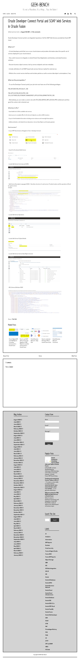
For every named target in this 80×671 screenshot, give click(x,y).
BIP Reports (48, 542)
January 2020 (17, 555)
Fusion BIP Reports (50, 557)
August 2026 (17, 420)
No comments (36, 32)
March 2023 (17, 474)
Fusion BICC (48, 554)
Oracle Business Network (49, 586)
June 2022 (17, 494)
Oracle (47, 577)
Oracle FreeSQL (49, 609)
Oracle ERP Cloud (50, 606)
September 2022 (18, 487)
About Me (13, 14)
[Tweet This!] (14, 319)
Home (4, 14)
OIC (46, 574)
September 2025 (18, 433)
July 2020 (16, 541)
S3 (46, 638)
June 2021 (16, 521)
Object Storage (49, 559)
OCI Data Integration (50, 568)
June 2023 (17, 469)
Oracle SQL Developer (51, 615)
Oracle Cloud (48, 590)
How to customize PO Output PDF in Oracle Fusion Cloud (46, 340)
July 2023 (16, 467)
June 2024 (17, 451)
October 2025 (17, 431)
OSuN (46, 620)
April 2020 (16, 548)
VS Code (47, 649)
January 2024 (17, 458)
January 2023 (17, 478)
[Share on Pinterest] (16, 319)
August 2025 (17, 435)
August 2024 (17, 447)
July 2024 (16, 449)
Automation (48, 539)
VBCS (46, 646)
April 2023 (16, 471)
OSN (46, 618)
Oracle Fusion (49, 612)
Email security (49, 548)
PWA (46, 635)
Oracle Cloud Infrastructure (49, 594)
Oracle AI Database (50, 580)
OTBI (46, 623)
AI (45, 534)
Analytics (47, 536)
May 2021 (16, 523)
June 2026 (17, 424)
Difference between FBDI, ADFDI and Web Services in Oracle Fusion (52, 494)
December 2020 (18, 535)
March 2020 (17, 550)
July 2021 (16, 519)
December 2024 (18, 442)
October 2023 (17, 462)
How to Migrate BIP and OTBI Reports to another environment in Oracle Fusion (13, 342)
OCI (46, 565)
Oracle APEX (48, 583)
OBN (46, 562)
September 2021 (18, 514)
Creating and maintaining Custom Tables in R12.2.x (52, 479)
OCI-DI (47, 571)
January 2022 (17, 505)
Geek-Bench (40, 5)
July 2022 (16, 492)
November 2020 (18, 537)
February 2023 (18, 476)
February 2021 (17, 530)
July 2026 (16, 422)
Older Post (74, 356)
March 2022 (17, 501)
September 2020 (18, 539)
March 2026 (17, 426)
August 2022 (17, 489)
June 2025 (17, 440)
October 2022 (17, 485)
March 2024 (17, 453)
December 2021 (18, 508)
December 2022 (18, 480)
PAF (46, 626)
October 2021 (17, 512)
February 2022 (18, 503)
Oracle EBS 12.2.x (49, 603)
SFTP (46, 641)
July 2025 (16, 438)
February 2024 (18, 456)
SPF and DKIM (49, 644)
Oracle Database (49, 597)
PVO (46, 632)
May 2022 (16, 496)
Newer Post (6, 356)
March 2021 (17, 528)
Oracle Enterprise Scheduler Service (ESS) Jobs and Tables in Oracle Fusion (52, 462)
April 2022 (16, 499)
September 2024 (18, 444)
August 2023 (17, 465)
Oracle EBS (48, 600)
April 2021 (16, 526)
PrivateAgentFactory (51, 629)
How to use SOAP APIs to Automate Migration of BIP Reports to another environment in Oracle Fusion (24, 343)
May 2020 (16, 546)
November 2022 (18, 483)
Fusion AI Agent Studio (51, 551)
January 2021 (17, 532)
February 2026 (18, 429)
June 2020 (17, 544)
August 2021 (17, 517)
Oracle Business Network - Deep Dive (34, 340)
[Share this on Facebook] (12, 319)
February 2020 (18, 553)
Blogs (8, 14)
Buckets (47, 545)
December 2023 (18, 460)
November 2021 (18, 510)
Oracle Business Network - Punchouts (56, 340)
